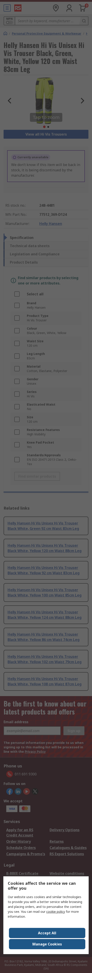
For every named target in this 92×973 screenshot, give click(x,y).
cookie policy (55, 911)
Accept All (47, 933)
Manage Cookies (47, 944)
